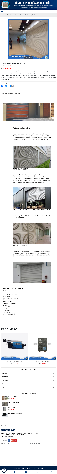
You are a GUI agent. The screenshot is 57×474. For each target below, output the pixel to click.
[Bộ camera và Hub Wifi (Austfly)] (5, 415)
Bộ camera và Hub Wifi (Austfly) (15, 413)
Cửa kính (4, 387)
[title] (13, 472)
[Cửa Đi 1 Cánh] (5, 409)
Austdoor (4, 373)
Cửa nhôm (5, 380)
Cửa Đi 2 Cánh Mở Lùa (13, 396)
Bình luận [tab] (17, 93)
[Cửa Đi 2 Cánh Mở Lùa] (5, 398)
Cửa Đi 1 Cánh (11, 407)
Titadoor (4, 384)
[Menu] (2, 11)
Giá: (2, 68)
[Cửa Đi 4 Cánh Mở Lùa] (5, 404)
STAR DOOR (5, 377)
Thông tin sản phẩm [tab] (7, 93)
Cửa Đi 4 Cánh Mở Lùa (13, 402)
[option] (28, 398)
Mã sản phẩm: (4, 65)
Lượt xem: (3, 83)
